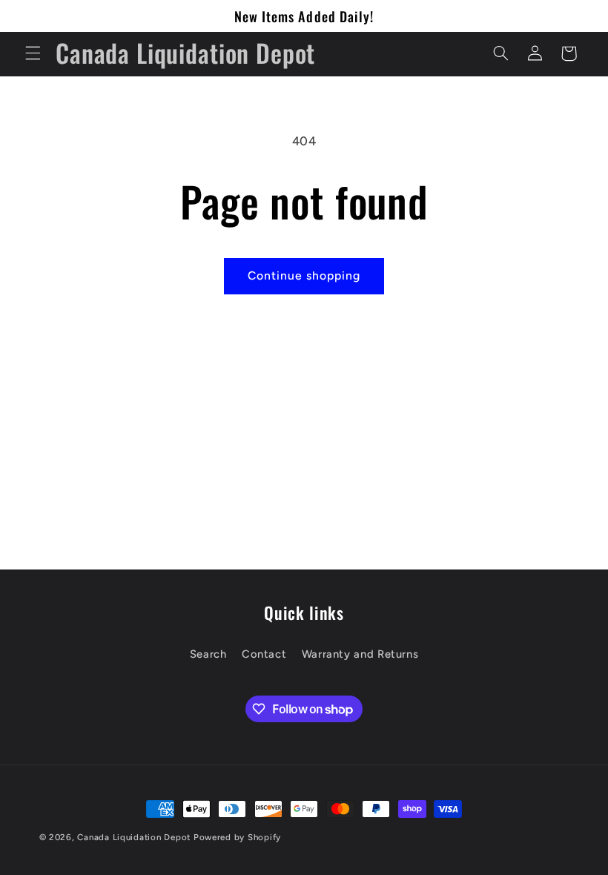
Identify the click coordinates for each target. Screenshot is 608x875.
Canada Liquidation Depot (134, 837)
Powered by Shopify (237, 837)
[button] (33, 53)
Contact (264, 654)
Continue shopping (304, 275)
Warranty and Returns (360, 654)
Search (208, 654)
